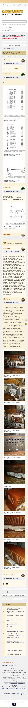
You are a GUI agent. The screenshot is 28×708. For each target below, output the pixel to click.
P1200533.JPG (7, 430)
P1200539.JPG (7, 567)
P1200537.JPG (7, 512)
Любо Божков (9, 575)
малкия (7, 74)
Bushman (16, 623)
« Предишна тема (7, 42)
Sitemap (22, 701)
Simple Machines (17, 701)
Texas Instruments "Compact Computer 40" (15, 651)
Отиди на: (11, 599)
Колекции (22, 615)
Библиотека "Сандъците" (9, 668)
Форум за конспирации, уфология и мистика (14, 694)
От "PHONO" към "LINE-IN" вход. (15, 619)
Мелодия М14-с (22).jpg (9, 180)
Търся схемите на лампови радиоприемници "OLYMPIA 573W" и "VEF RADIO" (15, 631)
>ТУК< (15, 38)
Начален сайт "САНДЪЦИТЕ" (10, 665)
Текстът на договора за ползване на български (14, 684)
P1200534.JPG (7, 457)
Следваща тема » (19, 42)
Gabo (15, 654)
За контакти (22, 688)
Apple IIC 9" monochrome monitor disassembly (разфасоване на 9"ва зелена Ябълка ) (15, 610)
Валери (16, 29)
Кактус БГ (19, 695)
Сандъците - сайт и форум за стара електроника (14, 687)
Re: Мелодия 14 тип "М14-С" (11, 63)
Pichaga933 (16, 615)
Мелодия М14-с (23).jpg (9, 226)
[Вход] (19, 5)
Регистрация (9, 17)
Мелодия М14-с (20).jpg (9, 119)
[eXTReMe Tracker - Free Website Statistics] (14, 705)
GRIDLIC (16, 635)
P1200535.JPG (7, 485)
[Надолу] (26, 324)
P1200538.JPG (7, 539)
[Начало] (3, 5)
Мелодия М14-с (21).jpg (9, 154)
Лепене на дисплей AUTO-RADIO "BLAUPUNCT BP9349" (15, 641)
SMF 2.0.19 (6, 701)
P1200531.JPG (7, 375)
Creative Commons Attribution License (14, 682)
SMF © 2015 (11, 701)
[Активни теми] (8, 5)
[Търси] (14, 5)
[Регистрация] (25, 5)
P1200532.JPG (7, 402)
